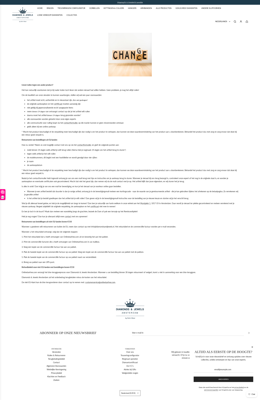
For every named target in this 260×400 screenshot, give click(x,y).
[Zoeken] (235, 22)
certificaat (58, 104)
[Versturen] (249, 333)
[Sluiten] (252, 347)
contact (68, 216)
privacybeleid (239, 387)
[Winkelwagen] (247, 22)
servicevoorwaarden (211, 390)
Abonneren (223, 379)
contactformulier (70, 123)
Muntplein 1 (145, 203)
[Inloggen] (241, 22)
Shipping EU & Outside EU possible (130, 2)
